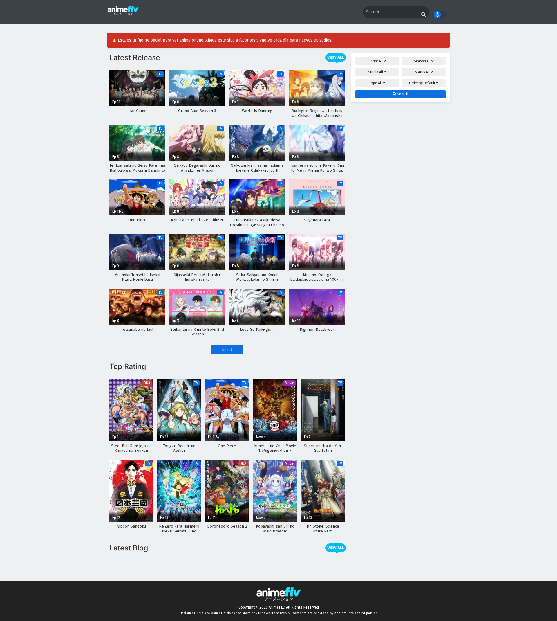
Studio (375, 72)
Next (226, 350)
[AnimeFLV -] (123, 12)
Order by (422, 83)
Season (422, 61)
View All (335, 57)
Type (375, 83)
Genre (375, 61)
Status (422, 72)
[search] (423, 15)
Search (402, 94)
